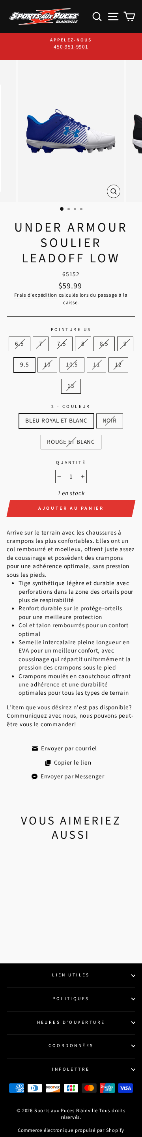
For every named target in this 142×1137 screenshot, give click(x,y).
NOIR (110, 420)
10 (47, 364)
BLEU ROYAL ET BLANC (56, 420)
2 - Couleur (71, 407)
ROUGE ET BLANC (71, 442)
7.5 (61, 343)
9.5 (24, 364)
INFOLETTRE (71, 1069)
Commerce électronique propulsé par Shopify (71, 1130)
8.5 (104, 343)
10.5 (72, 364)
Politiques (70, 998)
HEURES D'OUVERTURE (71, 1022)
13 (71, 385)
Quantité (71, 463)
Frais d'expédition (35, 295)
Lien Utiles (71, 975)
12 (118, 364)
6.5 (19, 343)
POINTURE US (71, 330)
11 (96, 364)
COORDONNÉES (71, 1045)
